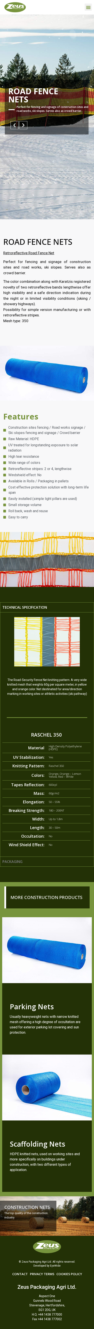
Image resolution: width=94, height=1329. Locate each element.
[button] (88, 7)
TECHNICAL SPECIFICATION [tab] (24, 607)
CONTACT (20, 1274)
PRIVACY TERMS (42, 1274)
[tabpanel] (47, 734)
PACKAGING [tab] (12, 861)
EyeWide (55, 1265)
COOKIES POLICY (69, 1274)
